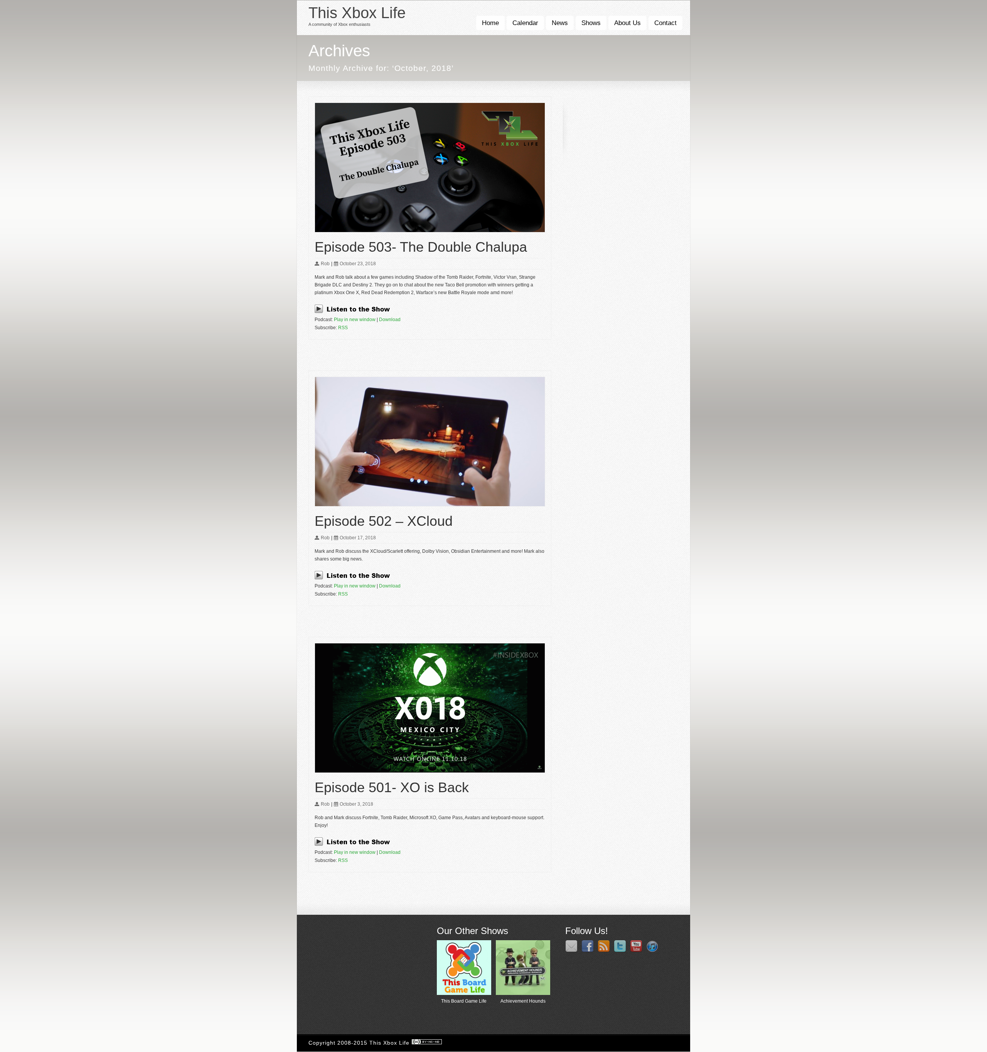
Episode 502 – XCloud (384, 521)
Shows (591, 23)
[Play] (354, 312)
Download (390, 319)
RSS (343, 327)
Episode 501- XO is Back (392, 787)
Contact (665, 23)
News (560, 23)
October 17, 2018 (358, 537)
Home (490, 23)
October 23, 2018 (358, 263)
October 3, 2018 (356, 804)
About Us (627, 23)
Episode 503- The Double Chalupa (421, 247)
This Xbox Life (357, 12)
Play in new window (355, 319)
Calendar (525, 23)
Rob (325, 263)
